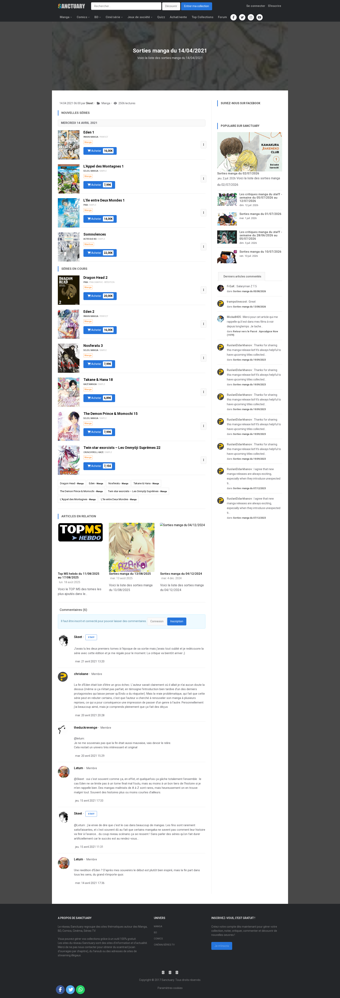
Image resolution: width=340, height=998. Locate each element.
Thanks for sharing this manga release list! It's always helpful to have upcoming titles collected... (254, 350)
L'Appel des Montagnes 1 (103, 166)
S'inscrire (274, 6)
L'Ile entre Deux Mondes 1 (104, 200)
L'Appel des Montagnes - (78, 499)
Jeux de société (139, 17)
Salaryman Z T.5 (242, 286)
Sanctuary (168, 979)
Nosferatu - (118, 483)
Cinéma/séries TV (164, 944)
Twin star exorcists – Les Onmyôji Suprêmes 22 (121, 448)
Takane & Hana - (146, 483)
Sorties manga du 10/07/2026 (260, 251)
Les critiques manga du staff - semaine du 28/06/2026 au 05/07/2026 (260, 235)
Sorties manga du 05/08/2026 (249, 291)
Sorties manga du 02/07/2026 (238, 173)
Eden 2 (88, 311)
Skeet (89, 103)
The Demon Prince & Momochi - (81, 491)
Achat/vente (178, 17)
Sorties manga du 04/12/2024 (181, 573)
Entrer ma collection (196, 6)
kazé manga (90, 384)
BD (96, 17)
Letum (78, 768)
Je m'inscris (221, 945)
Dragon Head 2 (95, 277)
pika (85, 205)
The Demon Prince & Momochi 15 (110, 414)
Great (241, 301)
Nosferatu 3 (93, 345)
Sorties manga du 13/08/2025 (130, 573)
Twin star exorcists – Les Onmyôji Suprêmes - (137, 491)
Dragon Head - (72, 483)
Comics (82, 17)
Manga (64, 17)
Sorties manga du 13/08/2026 (249, 306)
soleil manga (90, 171)
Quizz (161, 17)
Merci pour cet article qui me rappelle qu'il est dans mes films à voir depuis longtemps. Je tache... (252, 321)
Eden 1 (88, 132)
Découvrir (171, 6)
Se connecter (255, 6)
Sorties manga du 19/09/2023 (249, 359)
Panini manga (90, 137)
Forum (222, 17)
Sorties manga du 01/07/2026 (260, 214)
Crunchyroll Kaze (93, 452)
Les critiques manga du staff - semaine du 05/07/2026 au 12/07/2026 (260, 197)
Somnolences (94, 234)
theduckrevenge (85, 727)
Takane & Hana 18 (98, 379)
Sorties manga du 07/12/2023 (249, 488)
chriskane (81, 674)
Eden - (96, 483)
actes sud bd (90, 239)
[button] (203, 144)
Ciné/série (113, 17)
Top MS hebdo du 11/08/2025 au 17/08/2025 (78, 575)
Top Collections (202, 17)
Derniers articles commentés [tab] (242, 276)
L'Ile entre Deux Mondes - (119, 499)
